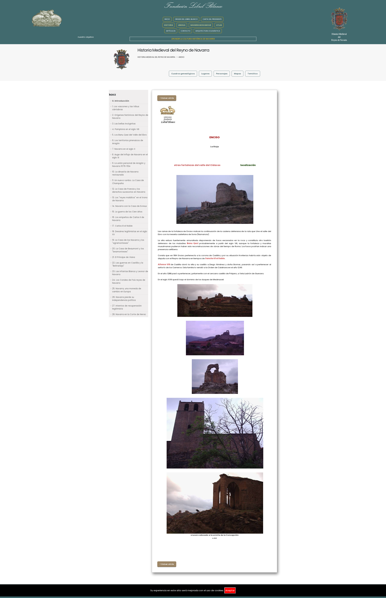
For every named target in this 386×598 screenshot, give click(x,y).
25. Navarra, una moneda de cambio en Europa (126, 290)
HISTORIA (168, 25)
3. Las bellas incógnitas (124, 123)
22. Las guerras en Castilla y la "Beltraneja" (127, 264)
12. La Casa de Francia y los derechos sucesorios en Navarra (128, 190)
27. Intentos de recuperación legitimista (127, 307)
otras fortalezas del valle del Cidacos (197, 165)
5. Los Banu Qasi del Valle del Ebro (129, 134)
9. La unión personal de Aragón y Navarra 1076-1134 (128, 165)
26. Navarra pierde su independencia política (124, 299)
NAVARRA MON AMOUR (200, 25)
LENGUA (181, 25)
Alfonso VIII (164, 264)
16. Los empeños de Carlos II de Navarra (128, 219)
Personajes (221, 73)
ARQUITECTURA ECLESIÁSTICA (207, 31)
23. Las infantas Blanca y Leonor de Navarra (130, 273)
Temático (253, 73)
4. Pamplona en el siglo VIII (125, 129)
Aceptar (230, 590)
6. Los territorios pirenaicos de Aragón (127, 142)
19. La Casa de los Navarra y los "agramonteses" (128, 242)
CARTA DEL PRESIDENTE (212, 19)
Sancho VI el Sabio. (215, 258)
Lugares (205, 73)
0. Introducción (120, 100)
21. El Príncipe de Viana (123, 257)
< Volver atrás (167, 98)
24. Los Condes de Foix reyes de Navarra (128, 281)
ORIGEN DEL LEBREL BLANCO (186, 19)
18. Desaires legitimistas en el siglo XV (129, 233)
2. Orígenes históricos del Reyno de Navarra (130, 117)
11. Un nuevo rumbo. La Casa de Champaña (128, 182)
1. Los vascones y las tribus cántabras (125, 108)
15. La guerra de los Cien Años (127, 211)
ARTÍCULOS (171, 31)
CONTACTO (185, 31)
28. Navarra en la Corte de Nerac (129, 314)
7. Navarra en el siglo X (123, 149)
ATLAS (219, 25)
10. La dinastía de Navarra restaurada (125, 173)
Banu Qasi (193, 243)
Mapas (237, 73)
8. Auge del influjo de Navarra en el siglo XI (130, 156)
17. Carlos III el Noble (122, 225)
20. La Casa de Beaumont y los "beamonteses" (128, 250)
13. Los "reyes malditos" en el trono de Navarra (129, 199)
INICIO (167, 19)
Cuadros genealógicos (183, 73)
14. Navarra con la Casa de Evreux (129, 206)
